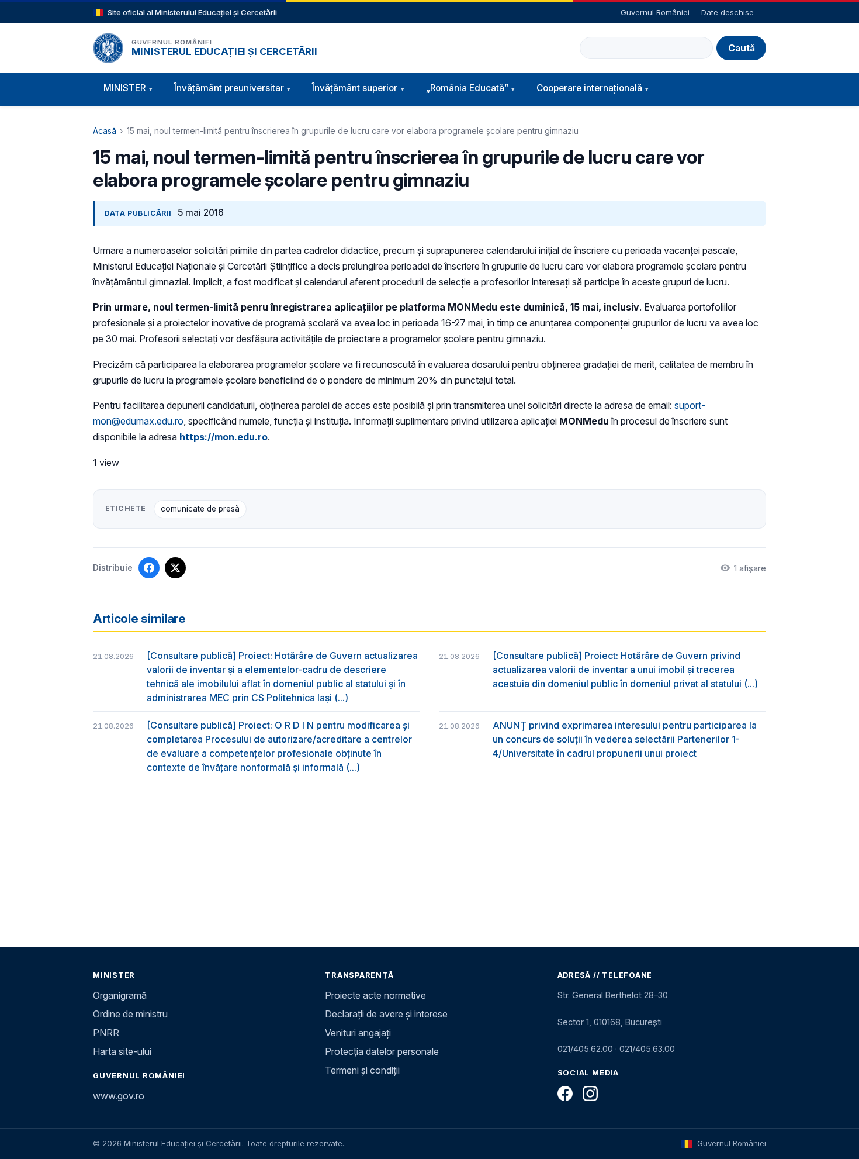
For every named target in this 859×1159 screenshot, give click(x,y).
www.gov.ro (118, 1096)
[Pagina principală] (108, 48)
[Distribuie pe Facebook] (149, 567)
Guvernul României (655, 12)
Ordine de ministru (130, 1014)
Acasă (104, 131)
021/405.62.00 (585, 1049)
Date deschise (727, 12)
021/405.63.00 (647, 1049)
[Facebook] (565, 1093)
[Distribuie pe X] (175, 567)
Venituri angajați (358, 1033)
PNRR (106, 1033)
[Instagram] (590, 1093)
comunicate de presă (200, 508)
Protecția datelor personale (382, 1051)
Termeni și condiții (362, 1070)
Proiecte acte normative (375, 995)
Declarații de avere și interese (386, 1014)
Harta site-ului (122, 1051)
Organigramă (120, 995)
